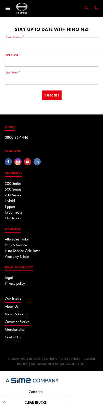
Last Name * (13, 72)
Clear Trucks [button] (36, 402)
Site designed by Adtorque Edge (58, 364)
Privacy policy (15, 283)
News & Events (16, 314)
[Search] (86, 8)
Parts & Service (16, 244)
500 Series (13, 189)
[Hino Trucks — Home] (22, 8)
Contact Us (13, 337)
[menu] (8, 8)
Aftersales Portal (17, 239)
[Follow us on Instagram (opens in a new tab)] (18, 161)
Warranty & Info (17, 256)
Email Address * (15, 37)
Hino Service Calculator (22, 250)
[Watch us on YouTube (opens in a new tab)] (27, 161)
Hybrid (10, 200)
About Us (11, 306)
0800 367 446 (16, 137)
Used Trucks (14, 212)
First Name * (13, 55)
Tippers (10, 206)
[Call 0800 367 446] (96, 8)
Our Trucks (13, 218)
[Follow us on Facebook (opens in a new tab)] (8, 161)
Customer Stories (17, 321)
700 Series (13, 195)
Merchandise (15, 329)
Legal (9, 277)
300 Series (13, 183)
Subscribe (51, 95)
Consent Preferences (62, 359)
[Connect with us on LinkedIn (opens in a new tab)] (37, 161)
